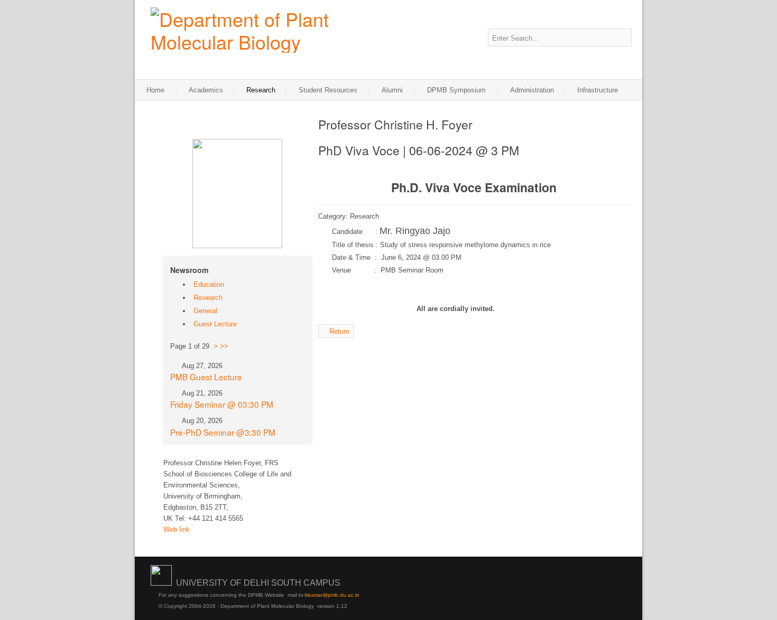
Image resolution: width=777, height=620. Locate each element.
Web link (176, 529)
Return (339, 331)
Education (208, 284)
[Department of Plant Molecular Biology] (262, 30)
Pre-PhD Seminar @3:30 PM (222, 432)
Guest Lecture (215, 324)
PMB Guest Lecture (206, 376)
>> (224, 346)
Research (208, 298)
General (205, 311)
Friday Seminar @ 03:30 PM (221, 404)
